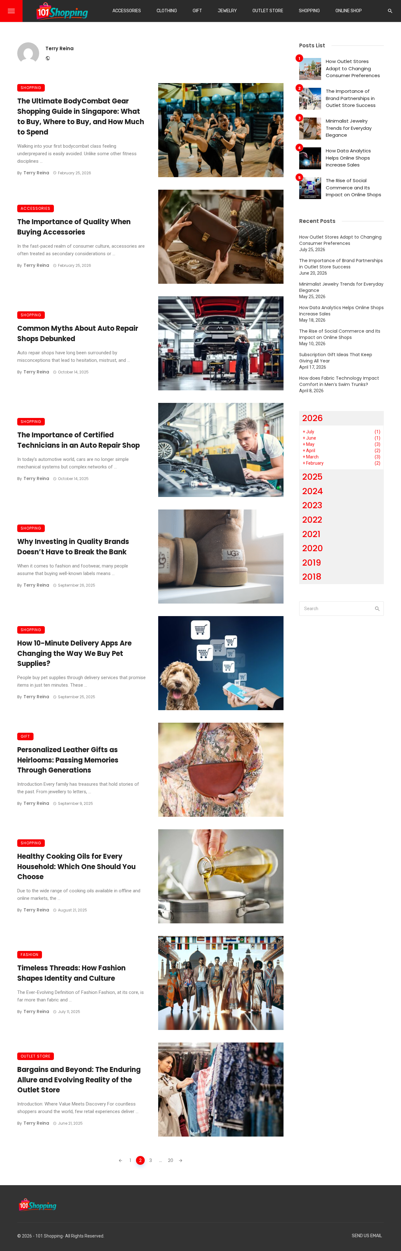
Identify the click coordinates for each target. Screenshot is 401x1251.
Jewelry (227, 10)
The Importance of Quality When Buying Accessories (74, 227)
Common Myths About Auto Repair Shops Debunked (77, 334)
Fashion (30, 954)
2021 (311, 534)
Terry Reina (59, 48)
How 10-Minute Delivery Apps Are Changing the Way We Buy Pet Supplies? (74, 653)
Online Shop (349, 10)
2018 (311, 577)
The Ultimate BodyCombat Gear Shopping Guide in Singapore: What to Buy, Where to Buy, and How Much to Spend (80, 116)
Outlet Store (268, 10)
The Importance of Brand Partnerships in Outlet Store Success (351, 98)
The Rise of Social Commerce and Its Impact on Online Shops (353, 187)
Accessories (126, 10)
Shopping (309, 10)
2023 (312, 505)
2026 (312, 418)
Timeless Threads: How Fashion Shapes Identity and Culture (71, 973)
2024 (312, 491)
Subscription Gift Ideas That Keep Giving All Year (335, 357)
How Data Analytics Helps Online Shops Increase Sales (348, 157)
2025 (312, 477)
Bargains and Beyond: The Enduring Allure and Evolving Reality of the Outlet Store (79, 1080)
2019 (311, 563)
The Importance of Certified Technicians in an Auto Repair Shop (78, 440)
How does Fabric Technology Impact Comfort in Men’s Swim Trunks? (339, 381)
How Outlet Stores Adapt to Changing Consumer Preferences (353, 68)
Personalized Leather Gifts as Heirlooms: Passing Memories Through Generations (67, 760)
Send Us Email (367, 1235)
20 (170, 1160)
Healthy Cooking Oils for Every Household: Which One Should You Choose (76, 867)
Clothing (167, 10)
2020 (312, 548)
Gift (197, 10)
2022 (312, 520)
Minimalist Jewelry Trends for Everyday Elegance (349, 128)
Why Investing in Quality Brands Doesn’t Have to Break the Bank (73, 547)
